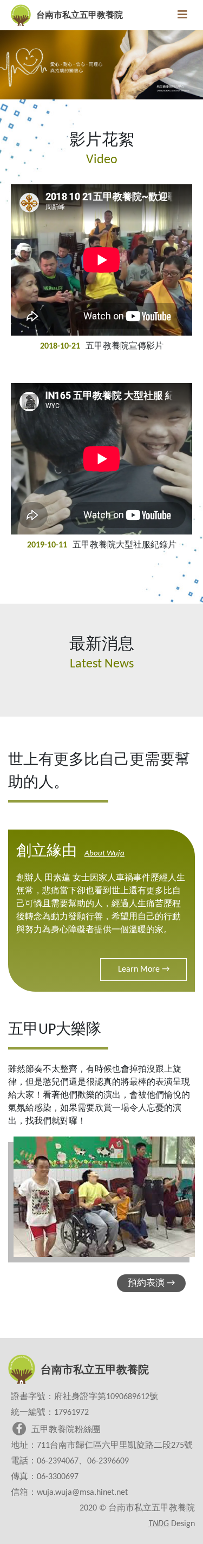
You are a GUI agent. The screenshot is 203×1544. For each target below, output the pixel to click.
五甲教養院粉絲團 (66, 1430)
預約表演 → (151, 1283)
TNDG (158, 1524)
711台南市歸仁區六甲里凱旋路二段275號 (115, 1445)
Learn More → (143, 969)
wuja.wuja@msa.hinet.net (82, 1492)
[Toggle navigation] (182, 15)
